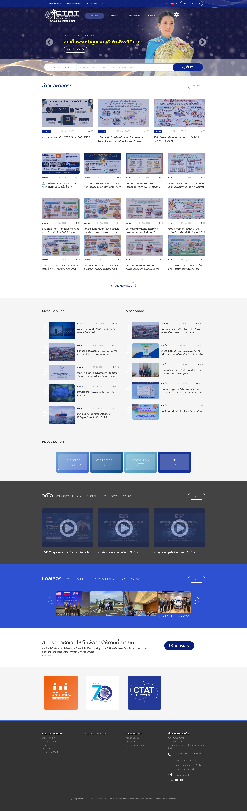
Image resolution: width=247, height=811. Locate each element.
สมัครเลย (181, 646)
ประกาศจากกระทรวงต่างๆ (72, 462)
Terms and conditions (165, 798)
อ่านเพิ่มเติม (74, 49)
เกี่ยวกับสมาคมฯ (55, 3)
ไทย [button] (171, 3)
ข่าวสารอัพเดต (48, 738)
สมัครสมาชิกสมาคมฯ (73, 3)
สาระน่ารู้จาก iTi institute (106, 462)
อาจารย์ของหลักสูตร (135, 745)
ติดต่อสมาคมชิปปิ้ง (176, 741)
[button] (47, 39)
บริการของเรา (134, 15)
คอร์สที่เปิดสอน (132, 738)
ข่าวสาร (114, 15)
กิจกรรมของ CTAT (140, 462)
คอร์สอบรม (153, 15)
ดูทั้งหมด (196, 86)
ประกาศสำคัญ (48, 748)
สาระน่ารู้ (45, 745)
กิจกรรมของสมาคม (50, 741)
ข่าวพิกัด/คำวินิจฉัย (50, 752)
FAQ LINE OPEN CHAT (95, 3)
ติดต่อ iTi (130, 748)
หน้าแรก (94, 15)
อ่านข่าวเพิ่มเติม (123, 286)
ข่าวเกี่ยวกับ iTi (132, 741)
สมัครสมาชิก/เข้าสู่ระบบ (191, 3)
